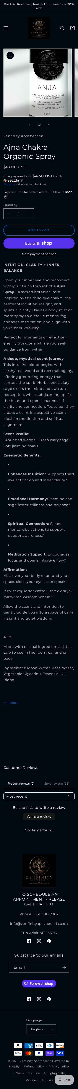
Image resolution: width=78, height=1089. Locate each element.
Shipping (9, 184)
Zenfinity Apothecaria (35, 1060)
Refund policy (34, 1066)
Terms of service (28, 1073)
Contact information (41, 1080)
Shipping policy (55, 1073)
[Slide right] (49, 125)
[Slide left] (29, 125)
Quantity (10, 205)
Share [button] (14, 703)
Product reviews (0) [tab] (21, 783)
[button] (6, 28)
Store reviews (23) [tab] (56, 783)
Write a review (39, 817)
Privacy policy (59, 1066)
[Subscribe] (64, 967)
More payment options (39, 254)
